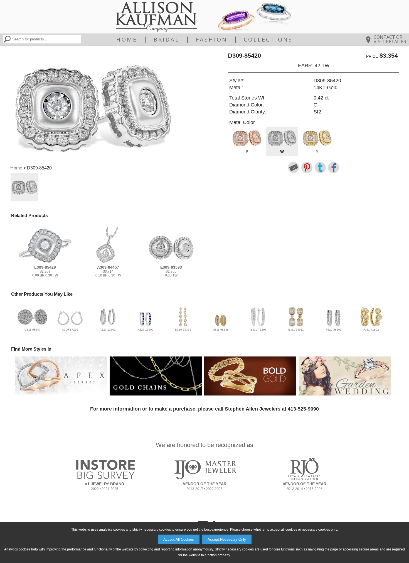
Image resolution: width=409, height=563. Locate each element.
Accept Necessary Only (227, 539)
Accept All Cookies (178, 539)
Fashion (211, 39)
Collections (268, 39)
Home (126, 39)
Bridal (166, 39)
